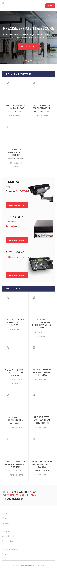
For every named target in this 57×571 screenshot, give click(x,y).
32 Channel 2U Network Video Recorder (15, 153)
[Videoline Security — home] (11, 5)
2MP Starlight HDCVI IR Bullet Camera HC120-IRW (41, 372)
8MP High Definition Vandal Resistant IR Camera (42, 465)
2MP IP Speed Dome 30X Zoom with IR (42, 108)
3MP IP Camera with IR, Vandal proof (15, 108)
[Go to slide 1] (26, 61)
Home (4, 513)
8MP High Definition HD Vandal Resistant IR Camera (15, 466)
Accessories (15, 329)
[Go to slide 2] (28, 61)
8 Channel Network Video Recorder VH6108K (15, 372)
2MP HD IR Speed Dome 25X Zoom (42, 420)
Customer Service (10, 549)
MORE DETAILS (28, 46)
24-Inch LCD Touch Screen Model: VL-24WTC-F (15, 322)
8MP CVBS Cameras (15, 475)
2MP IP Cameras (15, 116)
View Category (18, 205)
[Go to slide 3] (31, 61)
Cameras (6, 531)
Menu (50, 6)
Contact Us (7, 554)
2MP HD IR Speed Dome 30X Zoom (15, 420)
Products (6, 523)
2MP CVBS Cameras (41, 379)
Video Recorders (9, 536)
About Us (6, 518)
